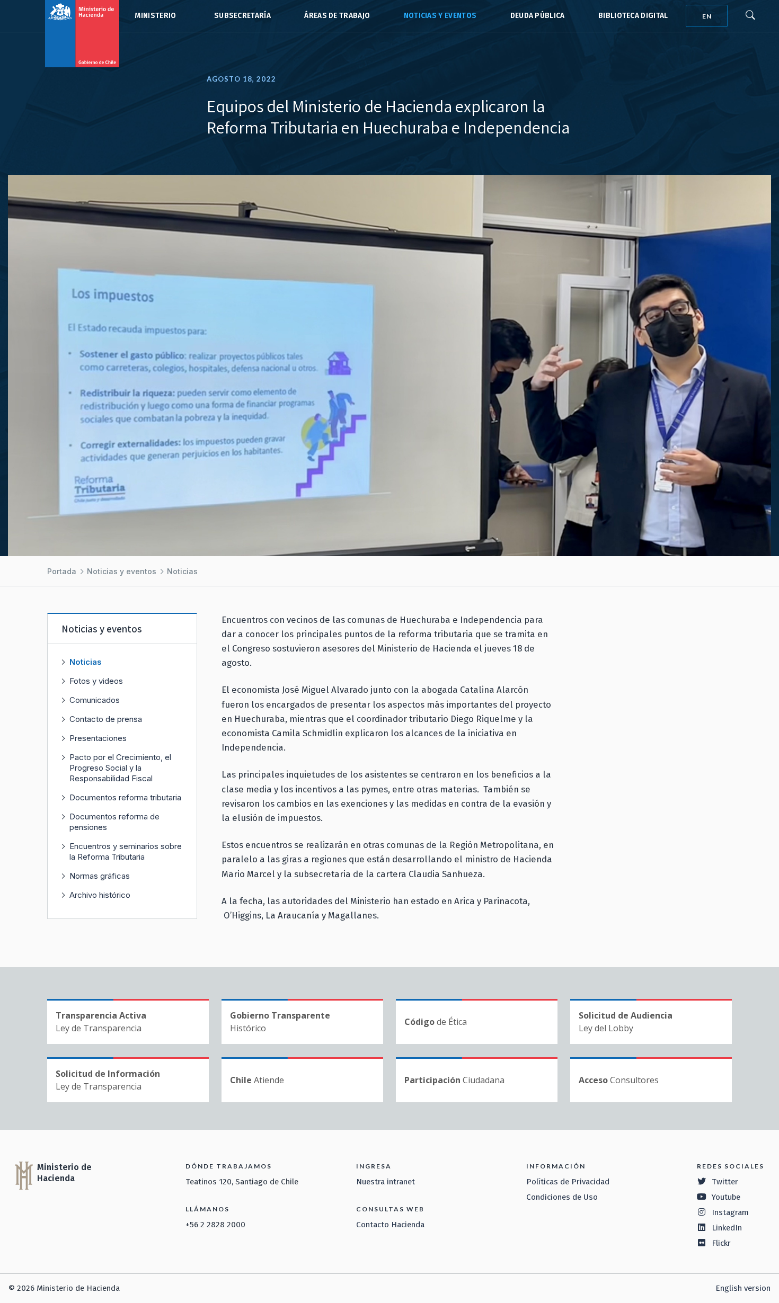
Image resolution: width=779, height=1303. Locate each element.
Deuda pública (537, 15)
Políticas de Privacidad (567, 1181)
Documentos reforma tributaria (125, 797)
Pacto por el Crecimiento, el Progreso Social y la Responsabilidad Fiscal (120, 767)
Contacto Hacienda (390, 1224)
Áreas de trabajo (337, 15)
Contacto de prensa (105, 719)
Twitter (725, 1181)
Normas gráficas (99, 876)
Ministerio (155, 15)
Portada (61, 571)
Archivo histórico (99, 895)
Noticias (182, 571)
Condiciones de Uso (562, 1197)
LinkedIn (727, 1228)
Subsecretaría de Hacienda (240, 16)
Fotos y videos (96, 681)
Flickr (721, 1243)
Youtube (726, 1197)
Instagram (730, 1212)
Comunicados (94, 700)
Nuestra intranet (385, 1181)
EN (707, 16)
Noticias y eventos (440, 15)
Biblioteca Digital (633, 15)
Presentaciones (98, 738)
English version (743, 1288)
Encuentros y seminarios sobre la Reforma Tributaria (125, 851)
